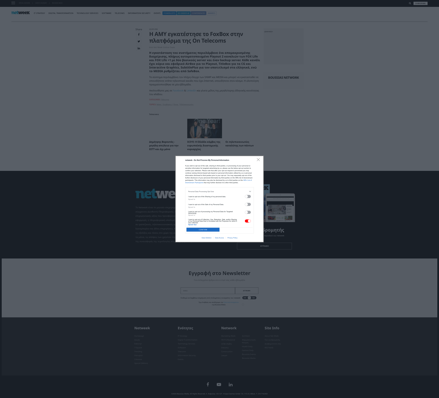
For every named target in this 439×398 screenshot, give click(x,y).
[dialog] (219, 199)
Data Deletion (206, 238)
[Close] (259, 160)
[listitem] (219, 191)
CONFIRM (203, 230)
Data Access (219, 238)
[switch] (248, 196)
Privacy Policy (232, 238)
